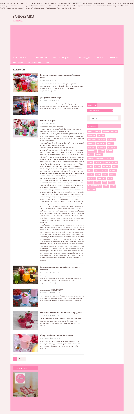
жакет (101, 151)
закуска (99, 155)
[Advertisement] (67, 40)
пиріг (90, 170)
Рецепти (114, 58)
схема (90, 182)
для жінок (112, 147)
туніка (111, 182)
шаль (106, 186)
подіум (104, 170)
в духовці (91, 135)
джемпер (91, 147)
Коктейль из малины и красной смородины (61, 312)
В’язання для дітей (61, 58)
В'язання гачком (94, 131)
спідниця (101, 178)
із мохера (91, 190)
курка (90, 166)
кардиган (109, 158)
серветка (91, 178)
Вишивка (101, 58)
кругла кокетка (111, 162)
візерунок (101, 143)
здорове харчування (96, 158)
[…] (58, 91)
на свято (106, 166)
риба (98, 174)
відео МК (91, 143)
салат (105, 174)
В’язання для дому (83, 58)
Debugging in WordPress (82, 6)
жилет (109, 151)
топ (104, 182)
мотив (97, 166)
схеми (97, 182)
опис (115, 166)
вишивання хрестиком (96, 139)
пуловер (113, 170)
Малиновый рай (48, 120)
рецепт (90, 174)
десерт (110, 143)
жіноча (90, 155)
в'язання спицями (110, 131)
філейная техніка (94, 186)
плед (97, 170)
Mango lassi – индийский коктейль (56, 335)
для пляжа (92, 151)
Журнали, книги (34, 62)
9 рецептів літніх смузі (51, 97)
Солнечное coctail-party (51, 290)
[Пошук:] (103, 118)
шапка (113, 186)
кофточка (98, 162)
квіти (90, 162)
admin (54, 80)
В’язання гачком (19, 58)
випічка (101, 135)
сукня (110, 178)
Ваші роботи (18, 62)
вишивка (111, 139)
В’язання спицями (39, 58)
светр (112, 174)
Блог (48, 62)
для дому (101, 147)
